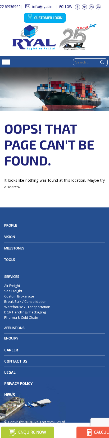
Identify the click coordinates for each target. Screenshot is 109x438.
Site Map (12, 405)
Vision (9, 236)
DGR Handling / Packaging (25, 312)
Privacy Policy (18, 383)
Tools (9, 259)
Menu (54, 61)
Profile (10, 225)
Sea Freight (13, 290)
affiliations (14, 327)
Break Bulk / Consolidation (25, 301)
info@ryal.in (42, 6)
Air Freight (12, 285)
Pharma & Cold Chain (21, 317)
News (9, 394)
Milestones (14, 248)
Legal (10, 372)
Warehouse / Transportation (27, 306)
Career (11, 350)
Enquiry (11, 338)
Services (11, 276)
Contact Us (16, 361)
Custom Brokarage (19, 296)
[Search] (102, 63)
